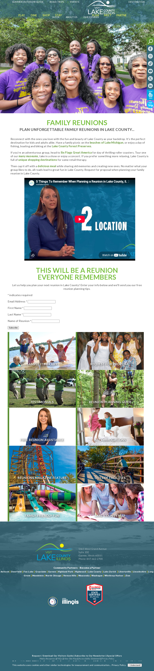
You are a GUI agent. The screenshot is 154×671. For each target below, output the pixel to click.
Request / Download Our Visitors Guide (52, 656)
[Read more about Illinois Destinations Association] (94, 607)
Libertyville (125, 571)
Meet (107, 15)
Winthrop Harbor (114, 575)
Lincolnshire (139, 571)
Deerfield (16, 571)
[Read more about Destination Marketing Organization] (53, 607)
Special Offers (114, 656)
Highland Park (65, 571)
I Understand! (135, 665)
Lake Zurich (109, 571)
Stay (58, 15)
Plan (95, 15)
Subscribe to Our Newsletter (90, 656)
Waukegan (97, 575)
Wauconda (84, 575)
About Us (71, 17)
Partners (123, 15)
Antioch (5, 571)
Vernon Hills (69, 575)
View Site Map (70, 658)
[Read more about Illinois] (70, 607)
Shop (46, 15)
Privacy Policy (108, 658)
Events (74, 1)
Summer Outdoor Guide (28, 1)
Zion (127, 575)
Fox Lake (28, 571)
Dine (34, 15)
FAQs (59, 658)
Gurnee (52, 571)
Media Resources (47, 658)
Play (21, 15)
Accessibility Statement (89, 658)
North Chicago (53, 575)
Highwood (80, 571)
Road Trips (57, 1)
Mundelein (38, 575)
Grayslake (40, 571)
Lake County (94, 571)
